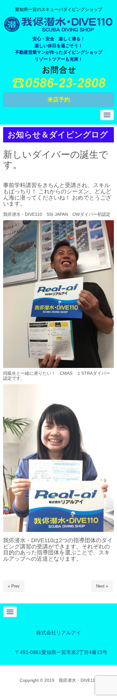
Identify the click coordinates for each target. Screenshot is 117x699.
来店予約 (58, 100)
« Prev (14, 586)
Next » (102, 586)
